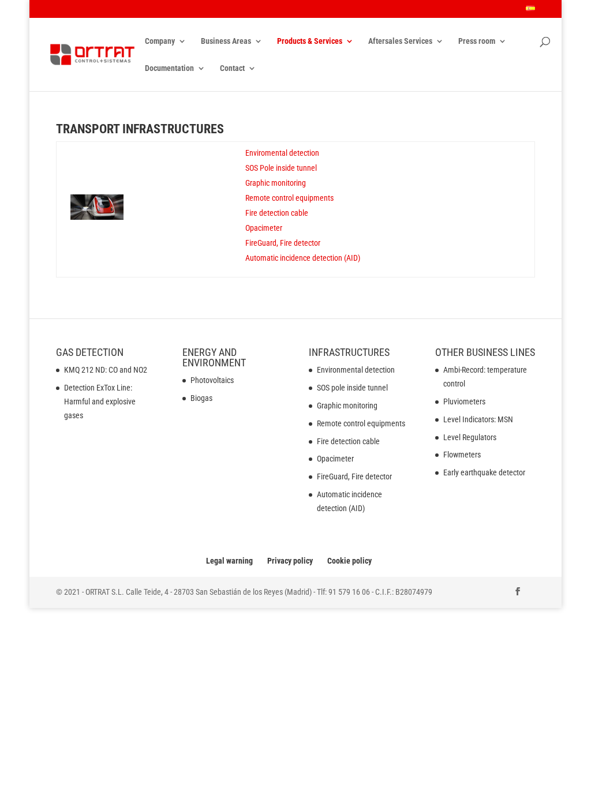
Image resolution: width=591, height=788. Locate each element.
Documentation (169, 68)
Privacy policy (290, 560)
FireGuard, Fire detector (282, 242)
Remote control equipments (289, 197)
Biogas (201, 398)
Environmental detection (356, 369)
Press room (476, 41)
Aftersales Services (400, 41)
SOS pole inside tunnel (352, 387)
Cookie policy (349, 560)
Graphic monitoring (275, 182)
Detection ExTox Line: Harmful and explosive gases (100, 401)
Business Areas (226, 41)
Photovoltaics (212, 380)
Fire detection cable (276, 212)
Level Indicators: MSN (478, 419)
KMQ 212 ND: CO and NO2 (105, 369)
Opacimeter (263, 227)
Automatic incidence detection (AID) (302, 257)
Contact (232, 68)
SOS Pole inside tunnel (281, 167)
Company (160, 41)
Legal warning (229, 560)
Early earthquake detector (484, 472)
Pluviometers (464, 401)
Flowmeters (462, 454)
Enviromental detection (282, 152)
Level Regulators (469, 437)
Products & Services (309, 41)
